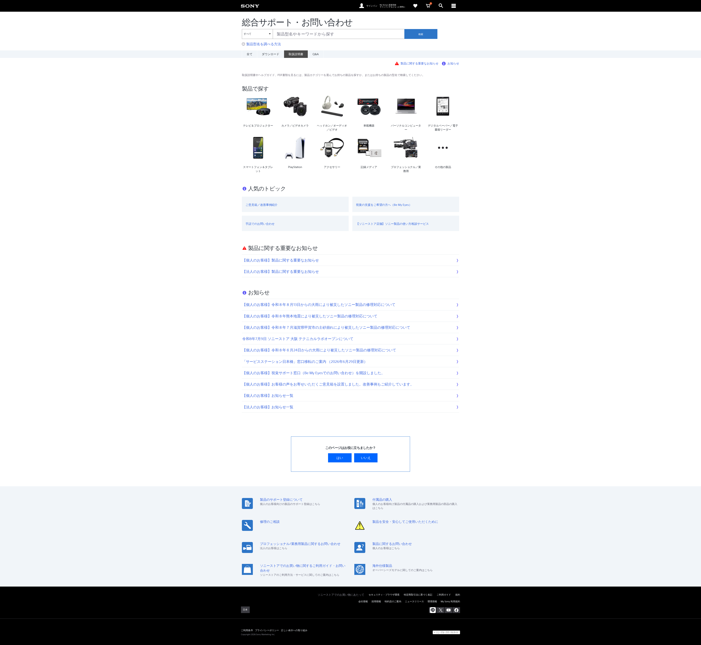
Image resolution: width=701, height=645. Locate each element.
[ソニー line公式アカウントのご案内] (432, 610)
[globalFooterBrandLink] (446, 632)
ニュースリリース (414, 601)
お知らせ (453, 63)
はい (339, 458)
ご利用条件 (247, 630)
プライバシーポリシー (267, 630)
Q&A (316, 54)
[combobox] (323, 34)
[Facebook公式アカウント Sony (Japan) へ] (456, 610)
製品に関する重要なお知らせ (419, 63)
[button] (481, 633)
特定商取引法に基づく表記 (418, 594)
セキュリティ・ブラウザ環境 (384, 594)
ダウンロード (270, 54)
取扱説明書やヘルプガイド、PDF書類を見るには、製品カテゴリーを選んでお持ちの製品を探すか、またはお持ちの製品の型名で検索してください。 (333, 75)
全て (249, 54)
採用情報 (376, 601)
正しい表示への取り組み (294, 630)
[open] (440, 6)
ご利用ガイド (444, 594)
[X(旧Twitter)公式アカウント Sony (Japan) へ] (440, 610)
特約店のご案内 (393, 601)
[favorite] (415, 6)
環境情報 (432, 601)
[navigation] (453, 6)
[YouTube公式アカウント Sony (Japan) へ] (448, 610)
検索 (420, 34)
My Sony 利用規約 (450, 601)
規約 (457, 594)
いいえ (366, 458)
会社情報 (363, 601)
